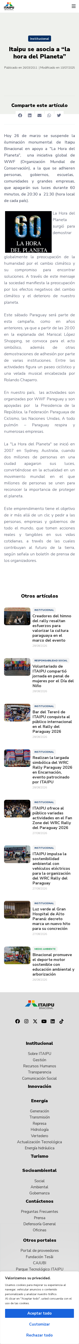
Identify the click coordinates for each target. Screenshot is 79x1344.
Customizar (39, 1324)
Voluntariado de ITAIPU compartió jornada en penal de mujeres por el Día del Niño (53, 676)
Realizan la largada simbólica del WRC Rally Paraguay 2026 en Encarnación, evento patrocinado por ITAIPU (52, 770)
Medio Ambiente (45, 949)
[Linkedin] (53, 1021)
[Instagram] (26, 1021)
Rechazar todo (39, 1335)
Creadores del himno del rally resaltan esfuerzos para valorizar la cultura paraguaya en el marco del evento (51, 628)
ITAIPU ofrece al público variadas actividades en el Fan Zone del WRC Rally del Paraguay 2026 (52, 818)
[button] (73, 6)
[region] (39, 1307)
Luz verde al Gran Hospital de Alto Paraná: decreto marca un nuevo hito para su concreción (51, 919)
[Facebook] (17, 1021)
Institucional (39, 39)
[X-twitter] (35, 1021)
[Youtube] (44, 1021)
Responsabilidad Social (50, 660)
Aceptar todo (39, 1313)
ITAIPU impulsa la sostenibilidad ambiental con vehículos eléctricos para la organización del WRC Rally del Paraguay (51, 869)
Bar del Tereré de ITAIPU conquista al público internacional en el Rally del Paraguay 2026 (52, 722)
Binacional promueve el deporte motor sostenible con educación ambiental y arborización (53, 964)
